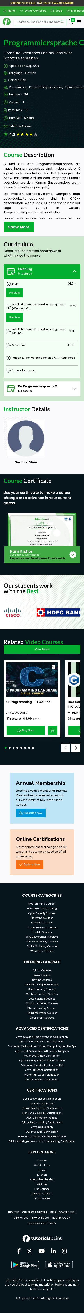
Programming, (18, 87)
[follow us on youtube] (41, 1251)
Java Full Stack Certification (42, 1070)
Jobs (57, 10)
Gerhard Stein (17, 80)
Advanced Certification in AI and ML (42, 1065)
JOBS (53, 1212)
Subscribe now (33, 813)
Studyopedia (18, 713)
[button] (6, 748)
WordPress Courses (42, 951)
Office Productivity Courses (42, 941)
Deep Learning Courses (42, 989)
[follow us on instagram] (64, 1251)
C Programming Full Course (28, 702)
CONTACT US (66, 1212)
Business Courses (42, 922)
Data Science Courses (42, 998)
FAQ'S (53, 1223)
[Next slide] (75, 748)
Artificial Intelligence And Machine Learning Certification (42, 1141)
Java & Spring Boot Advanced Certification (42, 1037)
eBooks (42, 1170)
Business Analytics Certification (42, 1098)
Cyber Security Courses (42, 913)
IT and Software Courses (42, 927)
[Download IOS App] (59, 1265)
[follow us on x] (29, 1251)
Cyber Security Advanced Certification (42, 1060)
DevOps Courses (42, 979)
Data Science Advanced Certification (42, 1041)
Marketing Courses (42, 918)
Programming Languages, (46, 87)
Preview (14, 293)
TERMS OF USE (20, 1217)
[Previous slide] (65, 748)
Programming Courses (42, 903)
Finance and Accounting (42, 908)
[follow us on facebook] (19, 1251)
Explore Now (32, 864)
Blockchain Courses (42, 1017)
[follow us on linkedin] (53, 1251)
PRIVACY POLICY (40, 1217)
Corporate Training (42, 1193)
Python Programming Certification (42, 1122)
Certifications (42, 1165)
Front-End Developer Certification (42, 1112)
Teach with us (42, 1198)
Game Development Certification (42, 1108)
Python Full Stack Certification (42, 1074)
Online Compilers (34, 10)
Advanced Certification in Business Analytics (42, 1051)
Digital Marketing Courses (42, 946)
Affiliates (42, 1184)
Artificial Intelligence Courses (42, 984)
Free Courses (42, 1189)
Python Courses (42, 970)
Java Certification (42, 1127)
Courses (42, 1160)
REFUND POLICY (61, 1217)
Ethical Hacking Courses (41, 1008)
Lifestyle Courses (42, 932)
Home (10, 10)
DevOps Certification (42, 1103)
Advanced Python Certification (42, 1055)
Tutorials (42, 1174)
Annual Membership (42, 1179)
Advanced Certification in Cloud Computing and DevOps (42, 1046)
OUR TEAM (28, 1212)
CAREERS (42, 1212)
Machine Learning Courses (42, 994)
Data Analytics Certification (42, 1079)
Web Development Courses (42, 936)
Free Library (77, 10)
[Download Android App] (25, 1265)
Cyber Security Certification (42, 1131)
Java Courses (42, 975)
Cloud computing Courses (42, 1003)
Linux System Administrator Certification (42, 1136)
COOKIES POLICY (37, 1223)
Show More (19, 227)
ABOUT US (13, 1212)
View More (42, 649)
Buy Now (28, 730)
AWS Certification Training (42, 1117)
